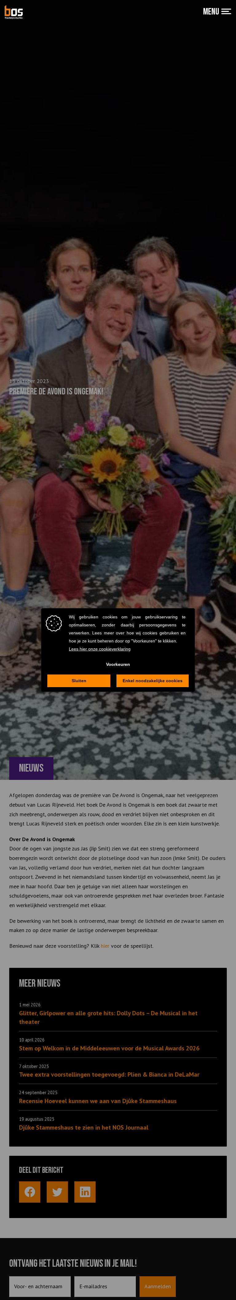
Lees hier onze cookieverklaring (100, 648)
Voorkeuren (118, 664)
